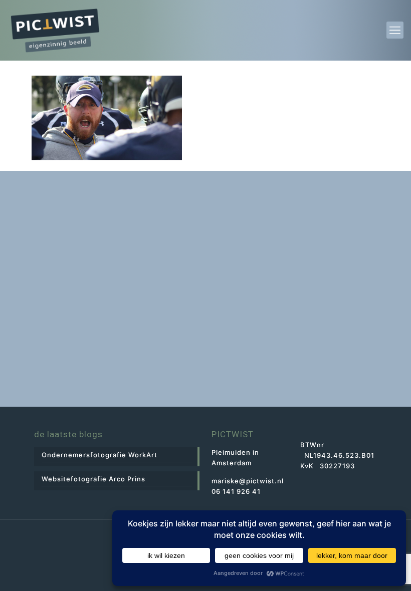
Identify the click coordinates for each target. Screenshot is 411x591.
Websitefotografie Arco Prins (93, 479)
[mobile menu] (394, 30)
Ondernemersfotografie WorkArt (99, 455)
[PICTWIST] (55, 30)
